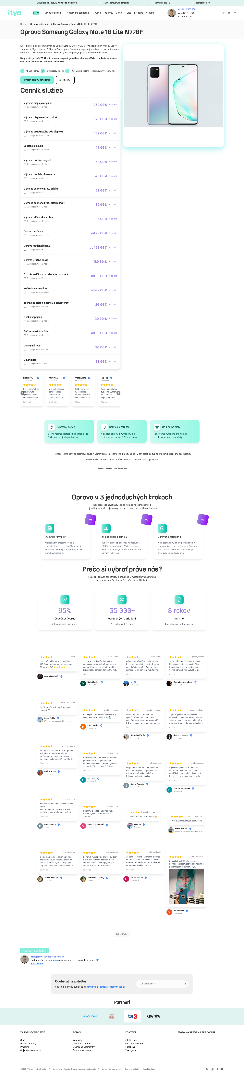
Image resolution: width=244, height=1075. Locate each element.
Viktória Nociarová (95, 824)
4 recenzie (53, 381)
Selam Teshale (104, 378)
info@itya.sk (131, 1040)
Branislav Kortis (137, 735)
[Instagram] (212, 1069)
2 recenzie (91, 685)
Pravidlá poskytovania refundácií (110, 1069)
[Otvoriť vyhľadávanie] (223, 13)
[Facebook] (207, 1069)
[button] (22, 393)
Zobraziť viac (122, 934)
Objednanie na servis (30, 1050)
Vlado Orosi (179, 910)
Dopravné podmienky (133, 1069)
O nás (23, 1040)
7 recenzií (27, 381)
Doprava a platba (82, 1043)
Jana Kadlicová (51, 877)
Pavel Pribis (49, 718)
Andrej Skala (54, 378)
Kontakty (77, 1040)
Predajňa (24, 1047)
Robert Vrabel (136, 877)
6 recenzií (134, 880)
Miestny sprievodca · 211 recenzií (189, 831)
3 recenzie (178, 791)
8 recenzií (79, 381)
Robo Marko (92, 725)
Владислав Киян (182, 788)
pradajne (52, 960)
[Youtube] (222, 1069)
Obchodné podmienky (84, 1047)
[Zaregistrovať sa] (185, 984)
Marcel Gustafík (51, 676)
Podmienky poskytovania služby (83, 1069)
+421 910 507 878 (134, 1043)
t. (131, 682)
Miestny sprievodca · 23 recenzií (57, 721)
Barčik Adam (50, 824)
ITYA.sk (30, 1069)
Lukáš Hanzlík (181, 828)
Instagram (131, 1050)
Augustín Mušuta (27, 378)
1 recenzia (105, 381)
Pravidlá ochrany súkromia (59, 1069)
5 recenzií (48, 880)
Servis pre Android (39, 24)
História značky (28, 1043)
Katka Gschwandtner (183, 682)
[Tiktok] (217, 1069)
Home (23, 24)
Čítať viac (27, 402)
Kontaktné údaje (149, 1069)
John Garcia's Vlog (95, 877)
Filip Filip (78, 378)
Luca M (137, 824)
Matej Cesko (93, 682)
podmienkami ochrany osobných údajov (105, 986)
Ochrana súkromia (82, 1050)
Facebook (130, 1047)
